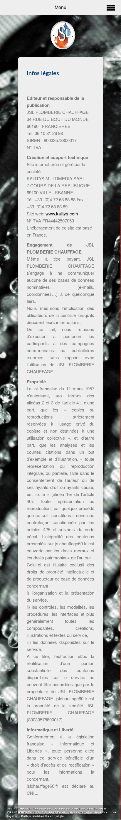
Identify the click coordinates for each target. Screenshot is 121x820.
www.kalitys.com (62, 213)
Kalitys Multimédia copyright (43, 816)
